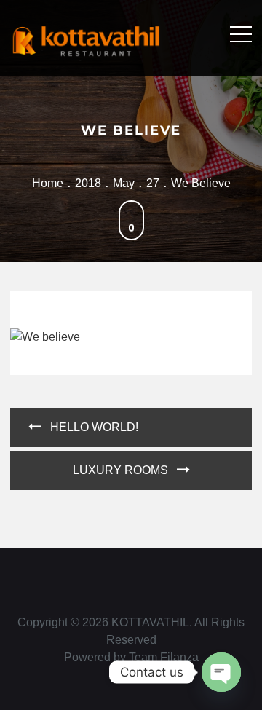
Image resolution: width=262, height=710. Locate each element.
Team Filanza (164, 657)
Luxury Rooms (120, 470)
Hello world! (94, 427)
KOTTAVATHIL (150, 622)
